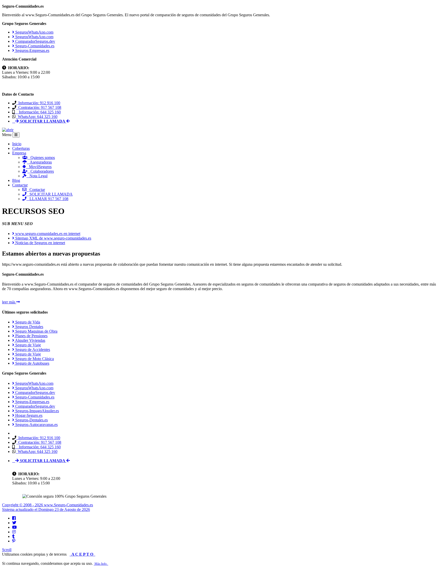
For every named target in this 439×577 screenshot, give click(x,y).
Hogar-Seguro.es (28, 415)
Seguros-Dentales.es (31, 420)
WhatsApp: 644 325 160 (36, 116)
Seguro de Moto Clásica (34, 359)
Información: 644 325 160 (38, 112)
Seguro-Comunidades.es (34, 46)
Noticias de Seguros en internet (39, 243)
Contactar (20, 185)
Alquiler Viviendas (29, 340)
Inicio (16, 144)
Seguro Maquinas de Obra (35, 331)
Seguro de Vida (27, 322)
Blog (16, 180)
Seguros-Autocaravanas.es (36, 424)
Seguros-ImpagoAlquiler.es (36, 411)
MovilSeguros (39, 167)
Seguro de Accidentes (32, 349)
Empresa (19, 153)
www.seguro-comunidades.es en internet (47, 233)
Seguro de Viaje (27, 345)
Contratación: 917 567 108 (38, 107)
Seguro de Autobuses (31, 363)
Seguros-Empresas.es (31, 50)
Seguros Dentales (28, 326)
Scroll (6, 550)
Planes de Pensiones (31, 336)
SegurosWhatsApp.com (33, 32)
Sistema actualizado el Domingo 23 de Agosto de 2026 (46, 509)
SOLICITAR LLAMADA (49, 194)
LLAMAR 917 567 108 (47, 199)
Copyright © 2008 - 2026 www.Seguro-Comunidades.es (47, 505)
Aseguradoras (39, 162)
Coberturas (21, 148)
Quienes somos (41, 157)
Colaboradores (40, 171)
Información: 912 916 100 (38, 103)
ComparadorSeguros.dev (34, 41)
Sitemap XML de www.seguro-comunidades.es (52, 238)
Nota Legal (37, 176)
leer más (9, 302)
